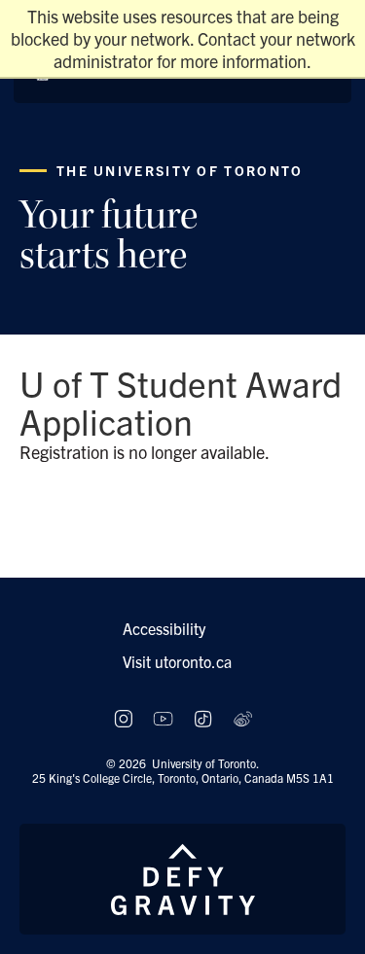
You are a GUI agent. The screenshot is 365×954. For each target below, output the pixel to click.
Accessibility (164, 628)
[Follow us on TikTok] (203, 719)
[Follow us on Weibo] (243, 719)
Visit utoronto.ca (177, 661)
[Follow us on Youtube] (163, 719)
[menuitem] (183, 628)
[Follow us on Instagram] (123, 719)
